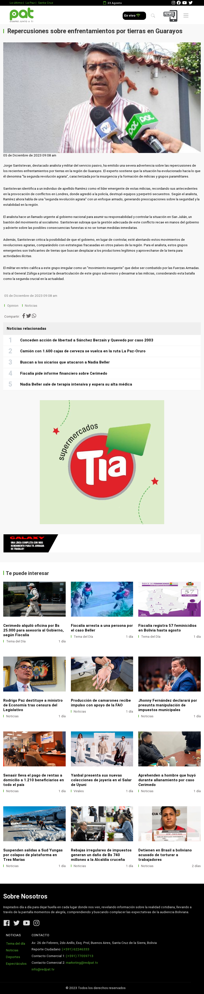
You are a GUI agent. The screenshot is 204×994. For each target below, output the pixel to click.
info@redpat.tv (43, 969)
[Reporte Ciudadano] (171, 15)
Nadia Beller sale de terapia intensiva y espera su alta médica (76, 384)
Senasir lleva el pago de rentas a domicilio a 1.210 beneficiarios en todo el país (33, 780)
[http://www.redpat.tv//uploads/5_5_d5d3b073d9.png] (34, 748)
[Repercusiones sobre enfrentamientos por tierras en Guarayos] (102, 97)
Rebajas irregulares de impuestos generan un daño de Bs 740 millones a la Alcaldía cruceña (101, 855)
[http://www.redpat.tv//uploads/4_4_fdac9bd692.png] (102, 748)
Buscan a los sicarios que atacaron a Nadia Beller (65, 362)
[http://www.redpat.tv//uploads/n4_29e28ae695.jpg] (169, 599)
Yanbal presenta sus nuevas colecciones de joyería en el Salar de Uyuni (101, 780)
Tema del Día (16, 641)
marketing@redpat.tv (82, 962)
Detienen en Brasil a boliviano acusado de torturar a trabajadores (165, 855)
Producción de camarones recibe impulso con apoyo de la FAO (101, 702)
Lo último (16, 2)
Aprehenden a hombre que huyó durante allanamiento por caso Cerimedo (167, 780)
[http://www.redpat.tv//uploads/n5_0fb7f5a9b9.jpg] (102, 599)
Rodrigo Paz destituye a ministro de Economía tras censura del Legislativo (33, 705)
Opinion (12, 305)
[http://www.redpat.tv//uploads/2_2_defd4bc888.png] (102, 823)
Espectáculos (16, 963)
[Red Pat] (21, 15)
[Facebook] (179, 3)
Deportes (13, 957)
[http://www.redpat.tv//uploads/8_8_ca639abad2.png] (34, 674)
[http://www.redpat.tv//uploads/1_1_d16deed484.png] (169, 823)
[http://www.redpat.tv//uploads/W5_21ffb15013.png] (169, 748)
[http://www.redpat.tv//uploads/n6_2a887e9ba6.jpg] (34, 599)
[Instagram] (173, 3)
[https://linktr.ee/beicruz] (102, 543)
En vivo (130, 15)
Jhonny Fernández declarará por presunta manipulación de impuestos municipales (167, 705)
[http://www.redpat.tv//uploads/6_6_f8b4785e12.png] (169, 674)
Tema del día (15, 943)
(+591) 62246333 (75, 949)
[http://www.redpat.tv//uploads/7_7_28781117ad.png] (102, 674)
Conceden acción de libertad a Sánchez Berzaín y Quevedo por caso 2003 (86, 340)
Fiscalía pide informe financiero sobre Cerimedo (63, 373)
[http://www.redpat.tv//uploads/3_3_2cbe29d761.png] (34, 823)
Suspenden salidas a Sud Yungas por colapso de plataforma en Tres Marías (33, 855)
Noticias (31, 305)
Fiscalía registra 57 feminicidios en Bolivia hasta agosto (167, 628)
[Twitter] (191, 3)
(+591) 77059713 (79, 956)
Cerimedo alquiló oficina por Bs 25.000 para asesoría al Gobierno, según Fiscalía (33, 630)
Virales (79, 791)
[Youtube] (184, 3)
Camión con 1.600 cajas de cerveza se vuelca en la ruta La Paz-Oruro (83, 351)
